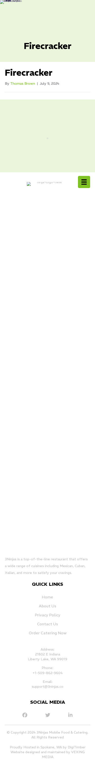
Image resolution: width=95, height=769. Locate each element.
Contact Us (47, 623)
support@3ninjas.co (47, 686)
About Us (47, 606)
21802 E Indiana (47, 654)
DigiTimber (77, 747)
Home (47, 597)
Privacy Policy (47, 614)
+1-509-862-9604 (47, 673)
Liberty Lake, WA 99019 (47, 659)
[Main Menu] (84, 182)
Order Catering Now (47, 632)
